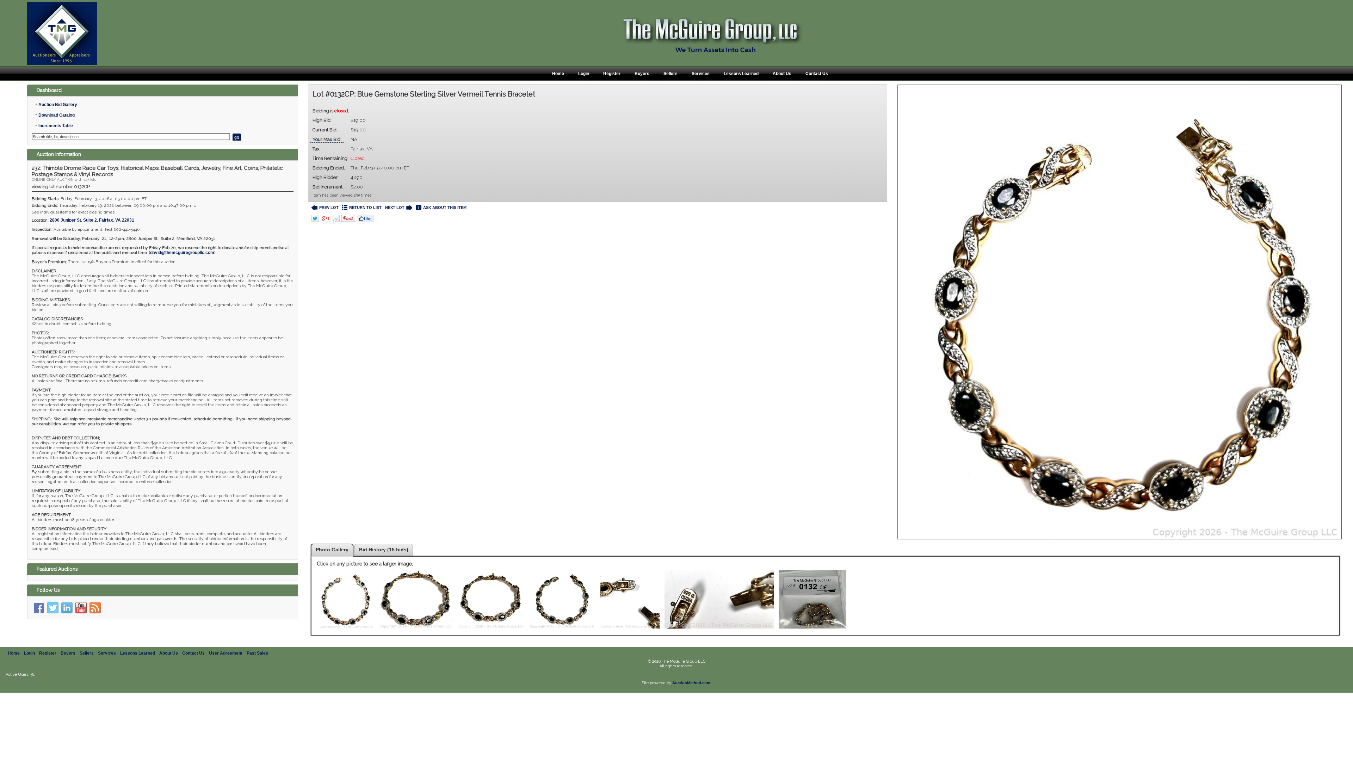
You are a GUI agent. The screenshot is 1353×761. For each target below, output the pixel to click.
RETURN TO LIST (365, 207)
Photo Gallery (332, 549)
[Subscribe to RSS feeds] (95, 607)
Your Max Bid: (327, 139)
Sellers (670, 73)
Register (611, 73)
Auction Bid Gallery (57, 104)
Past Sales (257, 653)
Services (701, 73)
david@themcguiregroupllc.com (182, 252)
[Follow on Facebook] (38, 607)
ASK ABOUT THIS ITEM (445, 207)
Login (583, 73)
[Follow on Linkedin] (67, 607)
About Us (782, 73)
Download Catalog (56, 115)
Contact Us (816, 73)
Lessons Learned (741, 73)
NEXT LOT (394, 207)
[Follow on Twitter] (52, 607)
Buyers (642, 73)
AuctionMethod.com (691, 683)
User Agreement (225, 653)
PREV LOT (329, 207)
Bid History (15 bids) (383, 549)
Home (558, 73)
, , (92, 220)
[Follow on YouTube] (81, 607)
